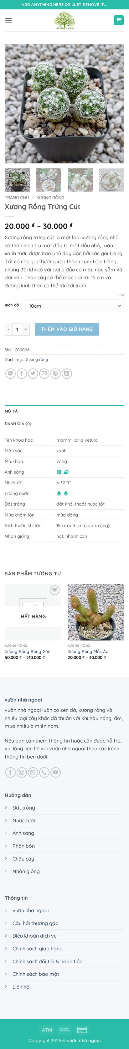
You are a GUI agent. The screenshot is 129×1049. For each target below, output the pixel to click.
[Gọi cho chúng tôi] (44, 772)
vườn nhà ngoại (23, 700)
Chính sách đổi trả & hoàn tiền (47, 961)
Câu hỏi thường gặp (36, 923)
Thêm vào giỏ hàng (67, 329)
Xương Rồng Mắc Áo (88, 651)
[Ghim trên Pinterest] (55, 373)
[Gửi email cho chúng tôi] (33, 772)
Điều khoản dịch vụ (35, 936)
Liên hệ (21, 987)
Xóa (120, 295)
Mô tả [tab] (11, 411)
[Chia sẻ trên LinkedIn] (67, 373)
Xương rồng (50, 197)
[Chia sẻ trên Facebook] (22, 373)
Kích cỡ (12, 305)
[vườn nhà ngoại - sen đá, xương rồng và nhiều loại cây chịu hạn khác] (64, 20)
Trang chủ (17, 197)
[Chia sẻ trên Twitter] (33, 373)
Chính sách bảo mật (36, 974)
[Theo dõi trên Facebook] (10, 772)
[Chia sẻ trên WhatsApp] (10, 373)
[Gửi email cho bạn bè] (44, 373)
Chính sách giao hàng (38, 948)
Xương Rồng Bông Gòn (27, 651)
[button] (8, 20)
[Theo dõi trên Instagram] (22, 772)
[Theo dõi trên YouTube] (55, 772)
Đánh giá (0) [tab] (18, 423)
